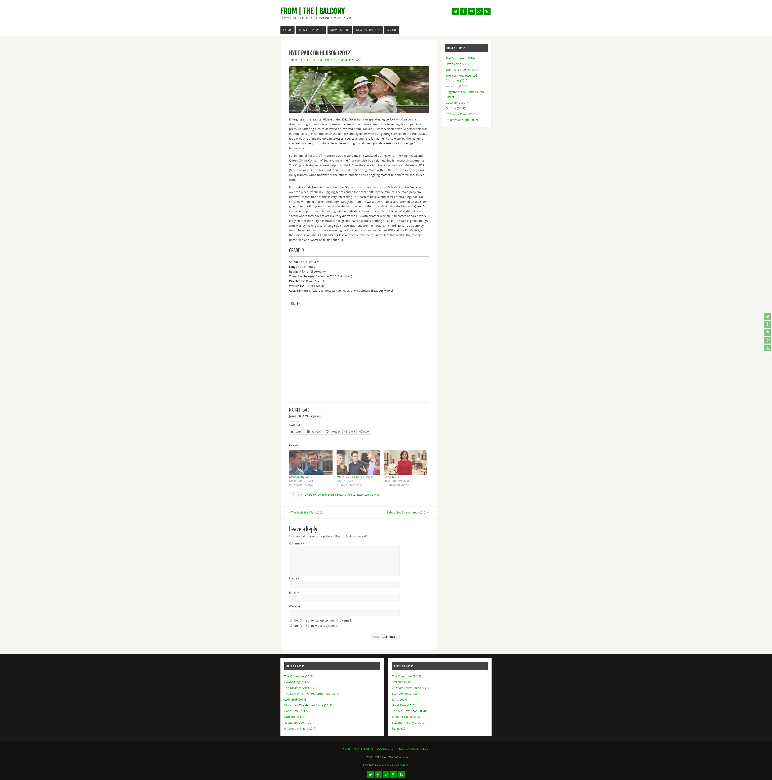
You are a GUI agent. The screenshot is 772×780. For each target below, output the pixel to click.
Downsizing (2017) (301, 476)
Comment (297, 543)
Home (346, 748)
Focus (340, 494)
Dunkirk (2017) (455, 108)
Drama (332, 494)
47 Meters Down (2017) (461, 114)
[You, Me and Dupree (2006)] (358, 462)
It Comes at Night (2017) (462, 120)
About (425, 748)
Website (294, 606)
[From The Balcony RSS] (767, 348)
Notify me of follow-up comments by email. (323, 620)
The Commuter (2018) (460, 58)
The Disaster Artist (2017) (462, 70)
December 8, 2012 (324, 60)
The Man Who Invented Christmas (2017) (311, 694)
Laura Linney (372, 494)
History (359, 494)
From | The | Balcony (312, 11)
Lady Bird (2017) (456, 86)
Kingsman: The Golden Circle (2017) (308, 705)
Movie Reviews (350, 60)
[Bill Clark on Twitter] (767, 316)
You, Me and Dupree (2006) (355, 476)
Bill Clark (302, 60)
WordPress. (401, 765)
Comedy (322, 494)
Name (294, 578)
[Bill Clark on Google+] (767, 340)
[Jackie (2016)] (405, 462)
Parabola (385, 765)
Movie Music (384, 748)
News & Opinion (407, 748)
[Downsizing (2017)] (311, 462)
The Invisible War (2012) (306, 512)
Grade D (349, 494)
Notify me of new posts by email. (316, 626)
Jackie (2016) (392, 476)
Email (294, 592)
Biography (310, 494)
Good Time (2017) (457, 102)
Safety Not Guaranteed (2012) (408, 512)
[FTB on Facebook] (767, 324)
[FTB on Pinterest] (767, 332)
